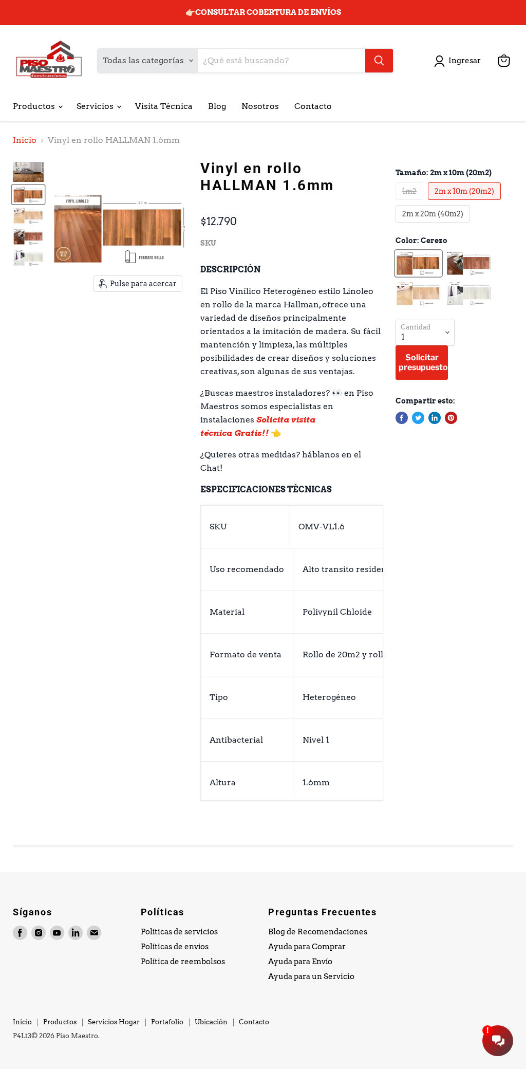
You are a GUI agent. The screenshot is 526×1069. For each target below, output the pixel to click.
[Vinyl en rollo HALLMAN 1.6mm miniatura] (28, 172)
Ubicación (211, 1022)
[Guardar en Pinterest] (451, 418)
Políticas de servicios (179, 931)
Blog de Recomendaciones (317, 931)
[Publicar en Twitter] (418, 418)
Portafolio (167, 1022)
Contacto (313, 106)
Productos (35, 106)
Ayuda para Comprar (307, 946)
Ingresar (464, 60)
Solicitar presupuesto (423, 362)
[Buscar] (379, 60)
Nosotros (260, 106)
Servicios (96, 106)
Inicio (24, 140)
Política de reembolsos (183, 961)
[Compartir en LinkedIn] (434, 418)
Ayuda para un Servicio (311, 976)
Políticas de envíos (175, 946)
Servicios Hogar (114, 1022)
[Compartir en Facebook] (402, 418)
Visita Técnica (164, 106)
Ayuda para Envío (300, 961)
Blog (217, 106)
